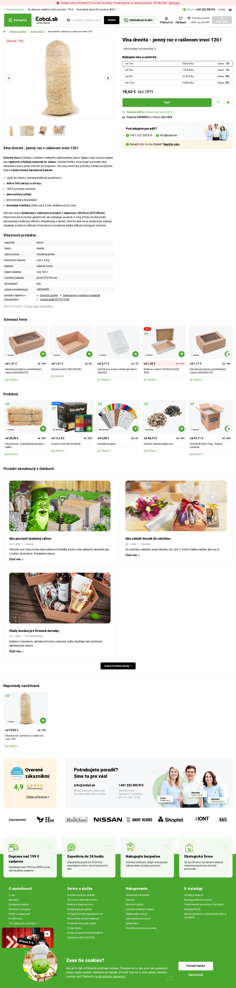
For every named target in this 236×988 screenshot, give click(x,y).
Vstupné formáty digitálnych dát (85, 914)
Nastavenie (195, 974)
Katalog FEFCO (192, 909)
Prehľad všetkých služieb (81, 895)
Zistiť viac (174, 3)
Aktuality (13, 899)
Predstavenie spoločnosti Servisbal (203, 904)
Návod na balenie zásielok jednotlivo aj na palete (205, 916)
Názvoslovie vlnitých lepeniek (83, 918)
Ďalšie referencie (36, 797)
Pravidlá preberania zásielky (141, 928)
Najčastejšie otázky (136, 914)
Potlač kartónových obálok (81, 923)
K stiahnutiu (15, 918)
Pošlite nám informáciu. (38, 306)
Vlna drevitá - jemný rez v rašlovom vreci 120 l (70, 31)
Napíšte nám (171, 144)
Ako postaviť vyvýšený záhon (30, 538)
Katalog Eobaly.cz (194, 895)
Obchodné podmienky (138, 895)
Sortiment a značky (19, 909)
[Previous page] (9, 78)
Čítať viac (15, 559)
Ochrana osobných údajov (140, 909)
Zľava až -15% (14, 41)
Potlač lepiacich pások (79, 909)
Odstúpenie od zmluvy (138, 918)
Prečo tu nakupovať (19, 914)
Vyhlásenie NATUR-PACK (80, 937)
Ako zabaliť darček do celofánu (148, 538)
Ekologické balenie (19, 904)
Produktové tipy (34, 636)
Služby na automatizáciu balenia (85, 932)
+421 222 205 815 (205, 9)
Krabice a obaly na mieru (80, 904)
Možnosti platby (135, 904)
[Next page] (108, 78)
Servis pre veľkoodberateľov (82, 899)
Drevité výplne (37, 31)
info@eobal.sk (84, 785)
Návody (29, 544)
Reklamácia (132, 923)
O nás (222, 9)
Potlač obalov (74, 928)
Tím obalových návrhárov (22, 923)
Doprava (130, 899)
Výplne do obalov (18, 31)
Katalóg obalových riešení (198, 899)
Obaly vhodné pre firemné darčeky (34, 631)
